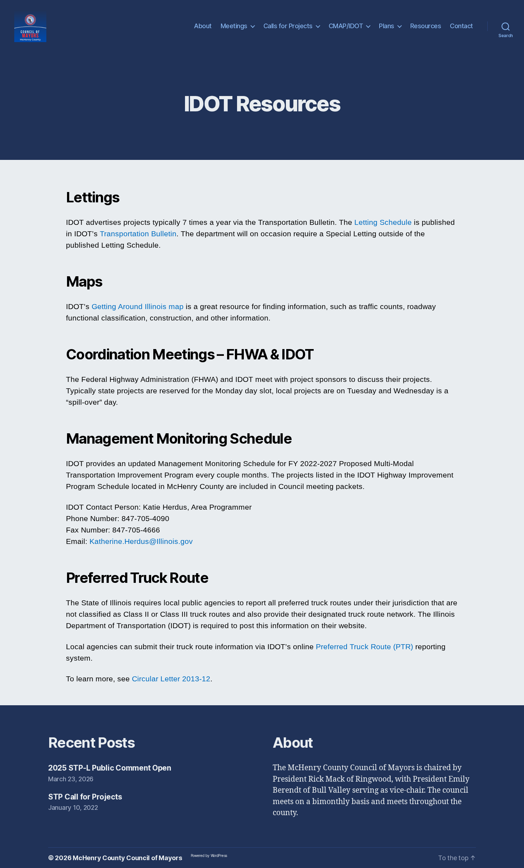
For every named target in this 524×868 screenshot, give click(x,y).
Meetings (234, 26)
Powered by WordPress (209, 855)
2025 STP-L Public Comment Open (109, 767)
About (203, 26)
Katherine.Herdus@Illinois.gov (141, 541)
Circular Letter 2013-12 (171, 679)
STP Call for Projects (85, 796)
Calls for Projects (288, 26)
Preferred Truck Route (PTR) (364, 646)
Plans (386, 26)
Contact (461, 26)
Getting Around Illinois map (139, 306)
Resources (425, 26)
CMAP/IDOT (346, 26)
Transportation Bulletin (138, 233)
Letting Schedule (383, 222)
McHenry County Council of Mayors (127, 858)
